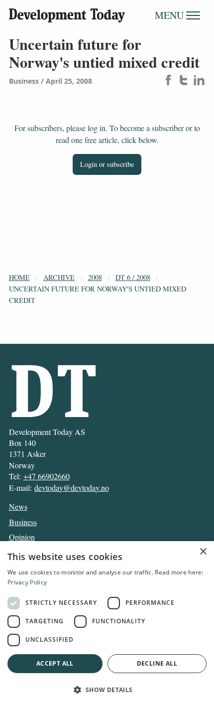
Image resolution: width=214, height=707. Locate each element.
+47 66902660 (46, 476)
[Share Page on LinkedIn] (199, 81)
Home (19, 277)
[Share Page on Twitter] (184, 81)
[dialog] (107, 624)
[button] (107, 690)
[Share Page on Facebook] (168, 81)
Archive (59, 277)
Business (23, 522)
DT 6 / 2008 (132, 277)
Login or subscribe (107, 164)
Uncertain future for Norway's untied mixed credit (97, 294)
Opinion (22, 537)
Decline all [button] (157, 663)
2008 (95, 277)
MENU (170, 15)
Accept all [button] (55, 663)
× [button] (203, 552)
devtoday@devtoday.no (71, 487)
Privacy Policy (27, 582)
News (18, 506)
